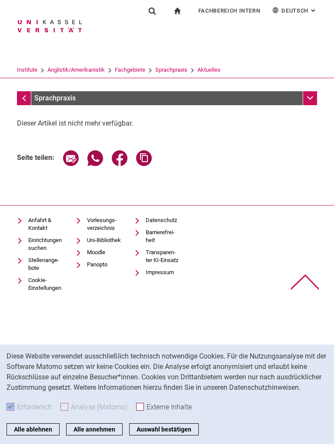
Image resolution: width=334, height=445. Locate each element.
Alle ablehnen (33, 429)
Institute (27, 69)
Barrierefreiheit (160, 236)
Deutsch (299, 10)
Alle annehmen (94, 429)
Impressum (160, 272)
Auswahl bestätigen (164, 429)
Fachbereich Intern (229, 10)
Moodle (96, 252)
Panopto (97, 264)
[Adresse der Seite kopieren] (144, 163)
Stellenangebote (43, 264)
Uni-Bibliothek (104, 240)
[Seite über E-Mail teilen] (71, 163)
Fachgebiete (130, 69)
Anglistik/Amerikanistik (76, 69)
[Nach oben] (305, 282)
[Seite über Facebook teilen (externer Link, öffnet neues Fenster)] (119, 163)
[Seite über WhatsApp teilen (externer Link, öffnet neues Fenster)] (95, 163)
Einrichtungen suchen (45, 244)
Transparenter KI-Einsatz (162, 256)
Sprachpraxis (171, 69)
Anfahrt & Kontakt (39, 224)
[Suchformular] (152, 11)
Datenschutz (161, 220)
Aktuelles (208, 69)
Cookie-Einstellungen (44, 284)
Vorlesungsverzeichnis (102, 224)
